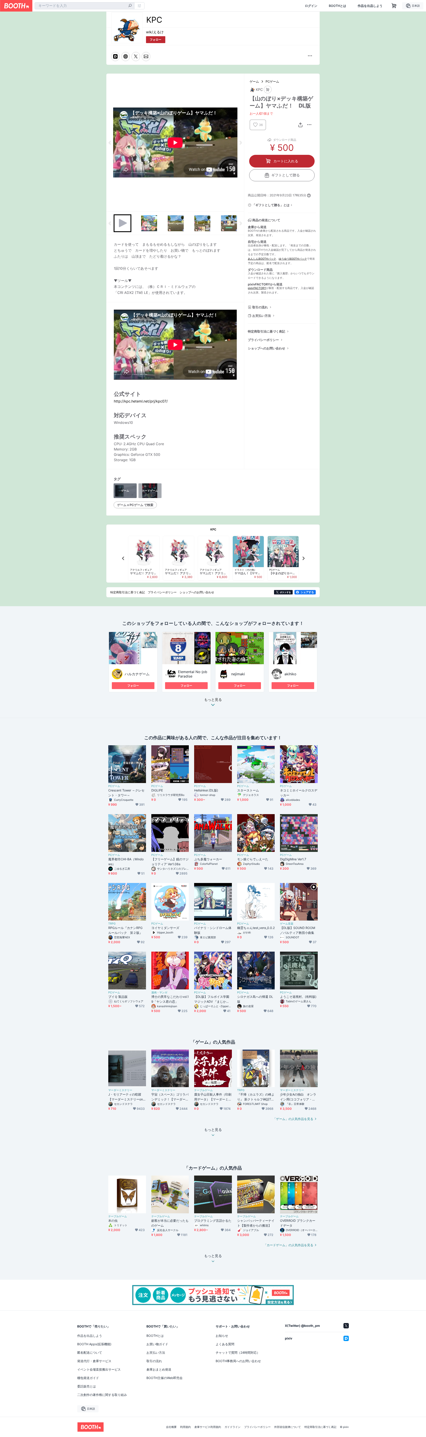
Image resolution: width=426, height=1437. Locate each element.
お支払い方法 (261, 315)
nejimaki (238, 674)
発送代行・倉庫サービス (94, 1361)
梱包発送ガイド (88, 1378)
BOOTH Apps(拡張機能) (94, 1344)
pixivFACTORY (257, 288)
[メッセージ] (146, 56)
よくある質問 (225, 1344)
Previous (110, 142)
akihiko (290, 674)
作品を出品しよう (370, 5)
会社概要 (171, 1427)
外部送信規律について (287, 1427)
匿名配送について (89, 1352)
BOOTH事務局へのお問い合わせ (238, 1361)
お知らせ (222, 1335)
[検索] (130, 6)
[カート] (268, 90)
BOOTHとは (337, 5)
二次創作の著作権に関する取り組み (102, 1395)
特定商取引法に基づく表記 (266, 331)
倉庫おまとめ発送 (158, 1369)
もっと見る (213, 700)
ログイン (311, 5)
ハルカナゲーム (137, 674)
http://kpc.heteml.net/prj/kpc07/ (141, 401)
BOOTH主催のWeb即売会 (164, 1378)
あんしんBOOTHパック (262, 258)
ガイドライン (233, 1427)
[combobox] (84, 5)
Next (240, 142)
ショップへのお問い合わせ (266, 348)
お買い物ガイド (157, 1344)
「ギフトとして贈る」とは (271, 205)
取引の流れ (260, 307)
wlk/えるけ (155, 32)
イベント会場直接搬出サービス (99, 1369)
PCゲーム (272, 81)
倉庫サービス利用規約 (207, 1427)
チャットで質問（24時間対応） (238, 1352)
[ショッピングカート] (394, 6)
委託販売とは (86, 1386)
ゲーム (254, 81)
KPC (213, 529)
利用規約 (185, 1427)
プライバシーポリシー (263, 340)
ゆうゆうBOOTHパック (293, 258)
